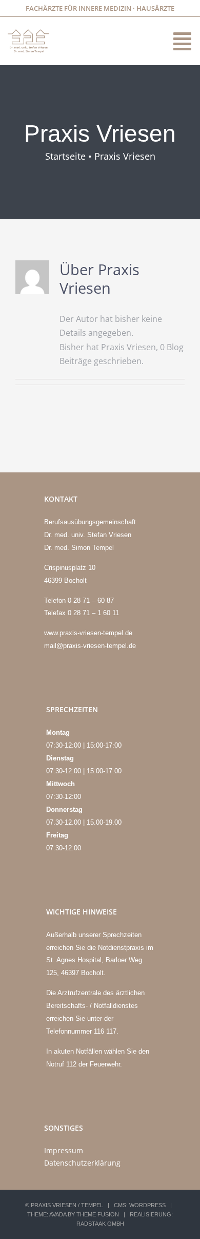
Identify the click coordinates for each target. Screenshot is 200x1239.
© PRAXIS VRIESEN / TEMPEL (64, 1205)
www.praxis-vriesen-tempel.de (88, 633)
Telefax (56, 613)
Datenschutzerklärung (82, 1163)
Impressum (63, 1150)
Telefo (56, 600)
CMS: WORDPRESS (140, 1205)
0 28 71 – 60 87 (91, 600)
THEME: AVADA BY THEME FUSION (73, 1214)
